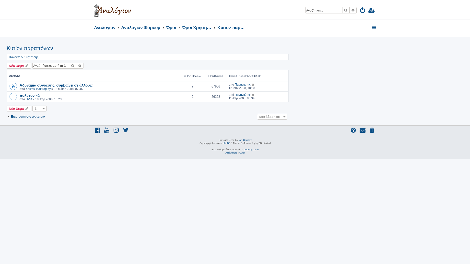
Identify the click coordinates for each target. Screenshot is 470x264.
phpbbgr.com (251, 149)
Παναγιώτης (243, 84)
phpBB (227, 143)
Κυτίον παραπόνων (30, 48)
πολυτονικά (30, 95)
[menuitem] (363, 11)
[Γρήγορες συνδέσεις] (374, 28)
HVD (29, 99)
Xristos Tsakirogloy (38, 89)
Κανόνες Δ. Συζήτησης (23, 57)
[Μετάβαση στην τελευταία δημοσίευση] (253, 84)
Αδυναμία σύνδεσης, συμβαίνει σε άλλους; (56, 85)
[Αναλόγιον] (112, 9)
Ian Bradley (245, 140)
